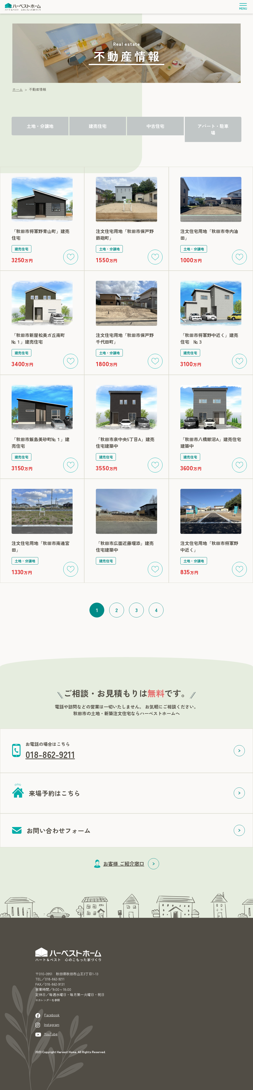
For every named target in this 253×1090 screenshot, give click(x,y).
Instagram (51, 1024)
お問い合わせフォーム (58, 830)
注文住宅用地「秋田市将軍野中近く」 (209, 546)
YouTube (51, 1033)
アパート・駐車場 (213, 129)
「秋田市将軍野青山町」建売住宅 (40, 234)
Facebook (52, 1014)
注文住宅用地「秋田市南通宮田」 (40, 546)
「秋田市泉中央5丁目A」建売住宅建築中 (125, 442)
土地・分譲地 (40, 126)
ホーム (17, 89)
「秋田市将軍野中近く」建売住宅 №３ (209, 338)
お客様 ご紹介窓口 (123, 863)
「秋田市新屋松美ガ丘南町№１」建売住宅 (38, 338)
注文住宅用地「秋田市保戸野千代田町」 (125, 338)
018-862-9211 (50, 754)
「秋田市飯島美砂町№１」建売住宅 (40, 442)
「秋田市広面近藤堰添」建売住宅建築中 (125, 546)
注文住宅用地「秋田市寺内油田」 (209, 234)
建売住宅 (97, 126)
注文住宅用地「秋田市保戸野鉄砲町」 (125, 234)
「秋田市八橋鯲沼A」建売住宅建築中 (210, 442)
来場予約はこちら (54, 793)
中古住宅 (155, 126)
